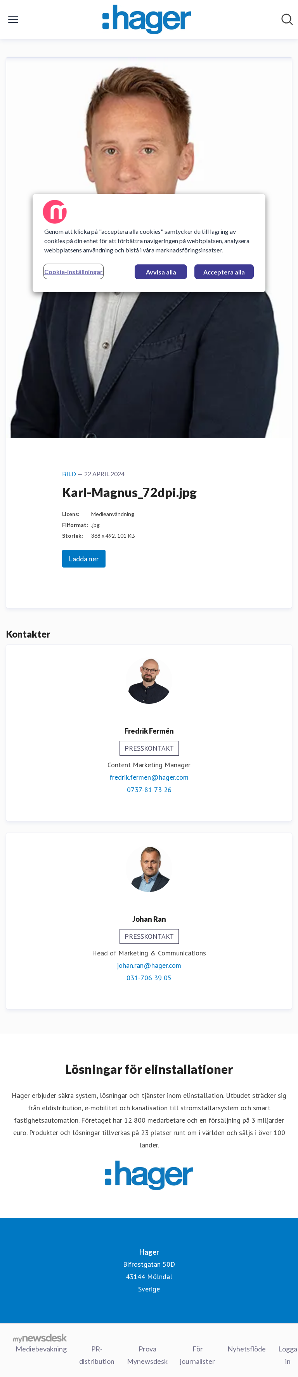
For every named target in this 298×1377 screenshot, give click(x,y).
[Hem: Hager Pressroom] (146, 19)
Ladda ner (84, 558)
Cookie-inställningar (73, 271)
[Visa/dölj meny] (13, 19)
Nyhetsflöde (246, 1348)
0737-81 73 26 (149, 789)
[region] (149, 243)
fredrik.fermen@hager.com (149, 777)
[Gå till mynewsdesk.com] (40, 1338)
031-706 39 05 (149, 977)
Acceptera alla (224, 272)
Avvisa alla (161, 272)
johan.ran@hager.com (149, 965)
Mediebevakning (41, 1348)
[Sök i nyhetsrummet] (287, 19)
